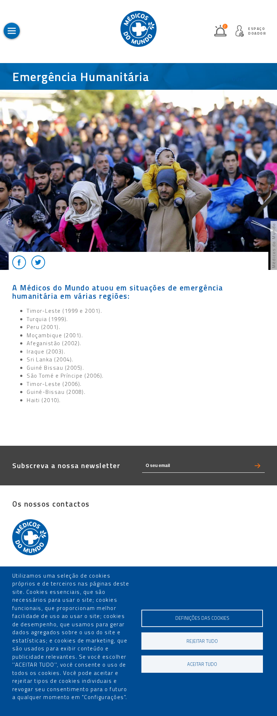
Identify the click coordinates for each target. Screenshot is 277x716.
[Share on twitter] (38, 262)
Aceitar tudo (202, 664)
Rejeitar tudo (202, 641)
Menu (12, 31)
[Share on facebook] (19, 262)
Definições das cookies (202, 618)
